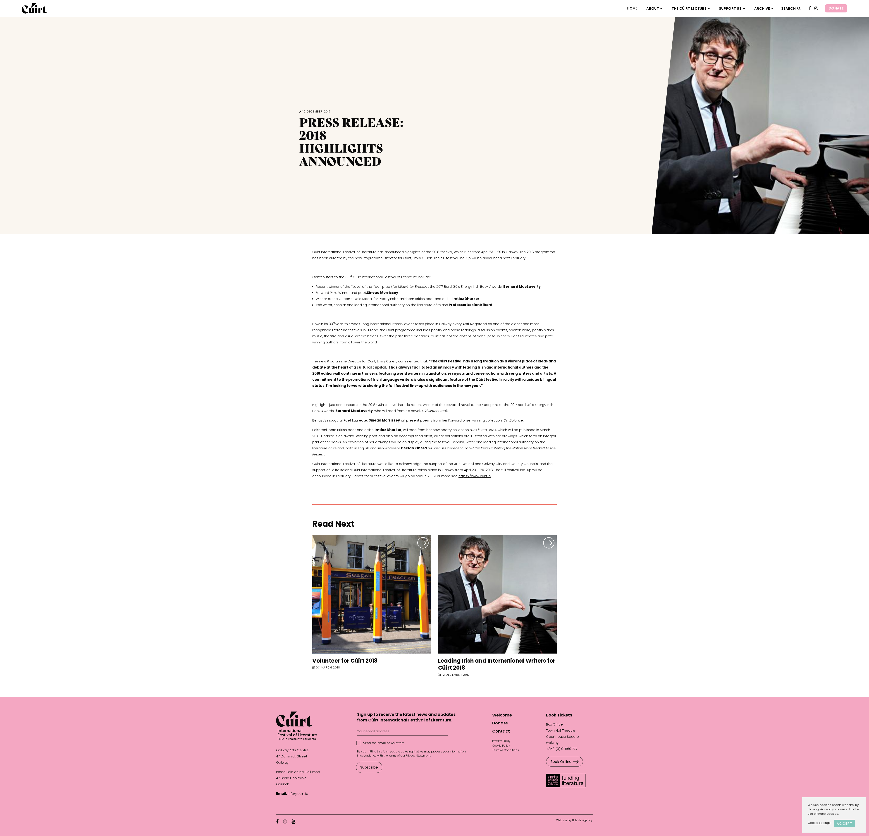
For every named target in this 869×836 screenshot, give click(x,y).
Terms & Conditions (505, 750)
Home (632, 8)
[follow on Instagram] (816, 8)
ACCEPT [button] (844, 823)
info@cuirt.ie (298, 793)
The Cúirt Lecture (689, 8)
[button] (799, 8)
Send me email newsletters (383, 743)
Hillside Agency (582, 820)
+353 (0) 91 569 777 (562, 748)
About (652, 8)
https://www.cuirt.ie (474, 476)
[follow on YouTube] (293, 821)
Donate (836, 8)
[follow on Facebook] (810, 8)
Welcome (502, 715)
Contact (501, 731)
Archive (762, 8)
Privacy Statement (418, 755)
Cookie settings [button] (819, 823)
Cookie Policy (501, 745)
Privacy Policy (501, 741)
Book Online (560, 761)
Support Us (730, 8)
